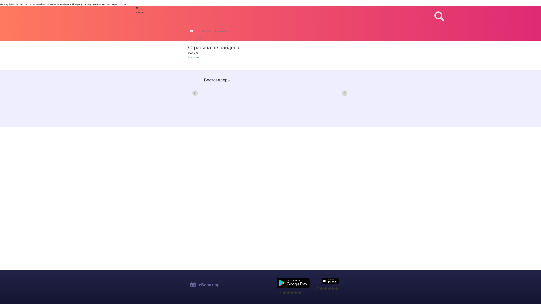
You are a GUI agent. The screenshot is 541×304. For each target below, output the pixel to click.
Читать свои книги (222, 30)
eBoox (199, 37)
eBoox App (205, 30)
